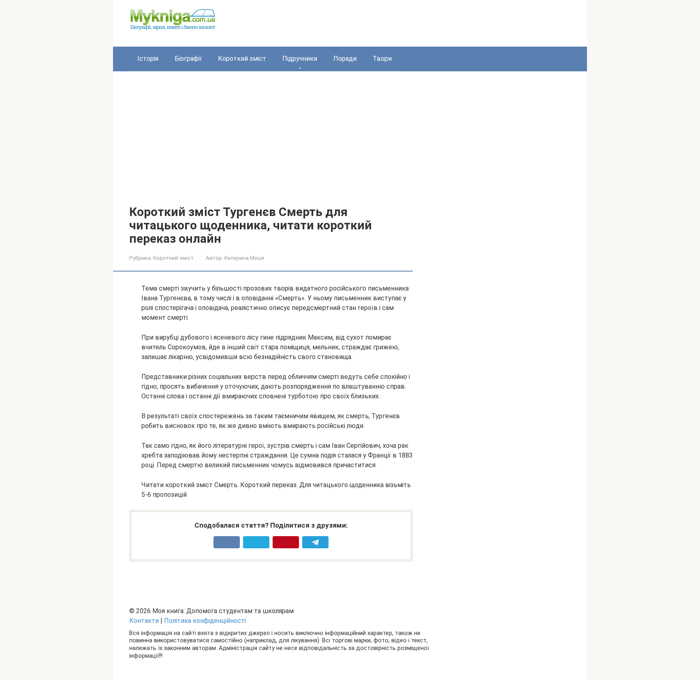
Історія (147, 58)
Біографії (188, 58)
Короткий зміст (242, 58)
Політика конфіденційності (205, 620)
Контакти (144, 620)
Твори (382, 58)
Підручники (299, 58)
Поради (344, 58)
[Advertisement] (271, 144)
